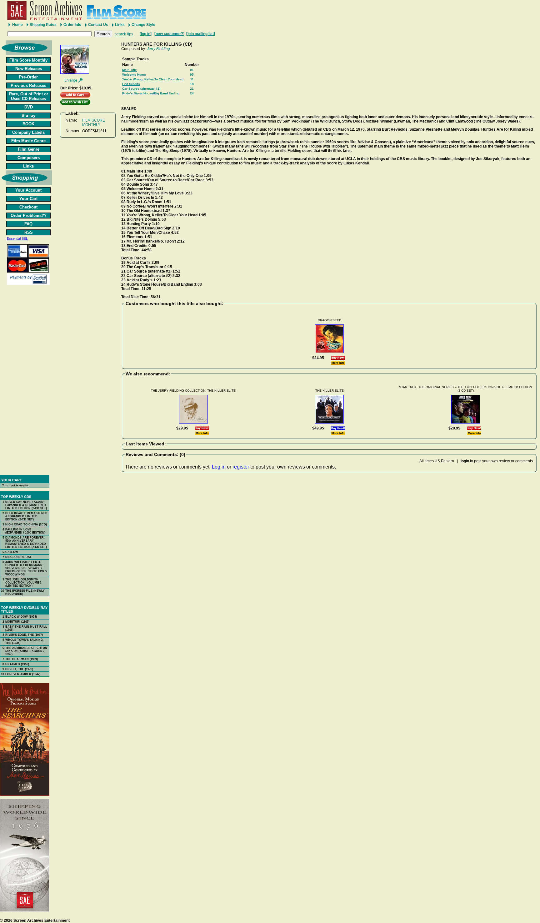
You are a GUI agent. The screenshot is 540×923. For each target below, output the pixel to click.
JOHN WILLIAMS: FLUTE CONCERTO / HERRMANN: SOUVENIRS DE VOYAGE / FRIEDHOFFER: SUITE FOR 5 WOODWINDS (26, 568)
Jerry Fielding (158, 49)
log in (145, 34)
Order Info (72, 25)
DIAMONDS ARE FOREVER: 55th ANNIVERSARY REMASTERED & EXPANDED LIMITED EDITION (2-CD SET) (26, 542)
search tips (124, 34)
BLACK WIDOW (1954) (21, 616)
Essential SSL (17, 238)
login (465, 461)
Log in (219, 466)
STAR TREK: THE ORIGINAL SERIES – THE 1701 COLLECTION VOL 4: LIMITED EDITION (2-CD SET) (465, 388)
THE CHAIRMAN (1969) (21, 659)
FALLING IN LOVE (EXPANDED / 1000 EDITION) (25, 531)
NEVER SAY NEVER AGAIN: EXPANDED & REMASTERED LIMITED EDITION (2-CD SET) (26, 505)
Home (17, 25)
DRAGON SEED (329, 320)
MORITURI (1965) (17, 621)
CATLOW (11, 552)
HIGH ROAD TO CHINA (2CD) (26, 524)
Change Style (143, 25)
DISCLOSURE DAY (18, 557)
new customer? (169, 34)
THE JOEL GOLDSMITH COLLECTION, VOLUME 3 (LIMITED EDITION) (23, 582)
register (240, 466)
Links (120, 25)
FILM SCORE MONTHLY (93, 122)
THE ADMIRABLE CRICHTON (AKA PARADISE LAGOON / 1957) (26, 651)
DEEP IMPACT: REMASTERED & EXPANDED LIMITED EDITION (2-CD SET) (26, 516)
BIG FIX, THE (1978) (19, 669)
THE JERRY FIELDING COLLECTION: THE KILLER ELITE (193, 390)
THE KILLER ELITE (329, 390)
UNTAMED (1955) (17, 664)
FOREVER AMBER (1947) (22, 674)
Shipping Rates (43, 25)
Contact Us (98, 25)
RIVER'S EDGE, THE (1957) (24, 634)
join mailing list (201, 34)
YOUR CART (11, 480)
